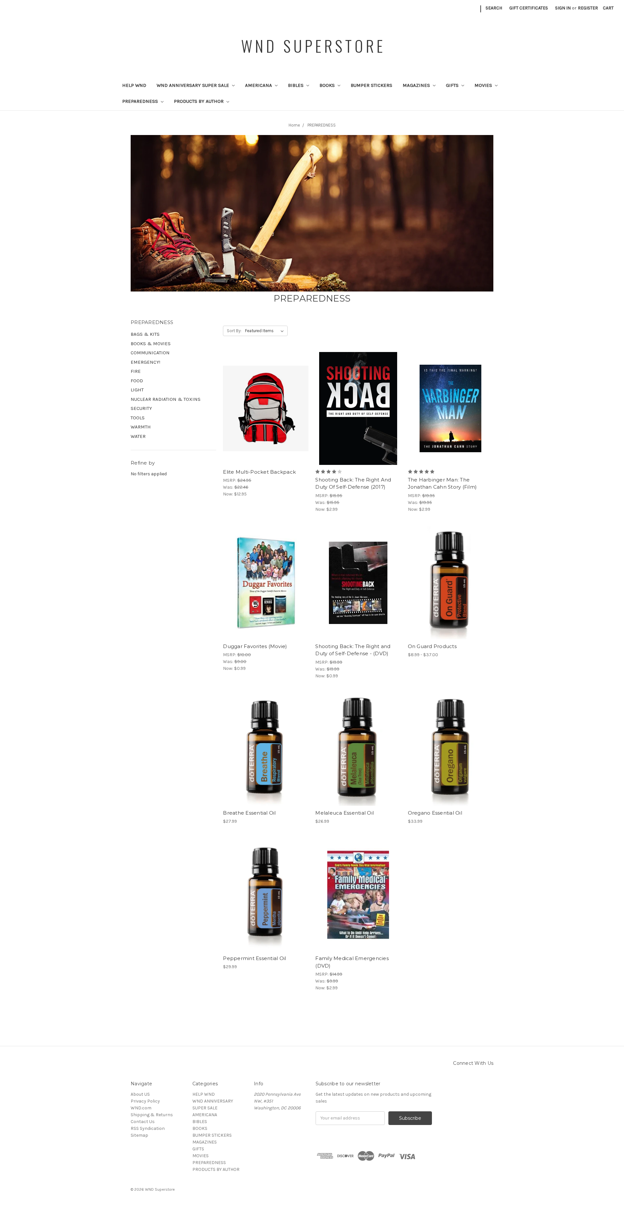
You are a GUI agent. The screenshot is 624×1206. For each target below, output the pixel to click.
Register (588, 8)
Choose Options (450, 594)
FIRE (136, 371)
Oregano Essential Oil (435, 813)
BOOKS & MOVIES (151, 343)
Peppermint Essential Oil (254, 958)
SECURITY (141, 408)
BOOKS (327, 85)
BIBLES (296, 85)
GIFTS (453, 85)
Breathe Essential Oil (249, 813)
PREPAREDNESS (140, 101)
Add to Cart (266, 420)
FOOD (137, 381)
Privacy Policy (145, 1101)
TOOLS (138, 418)
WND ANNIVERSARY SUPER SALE (193, 85)
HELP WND (134, 85)
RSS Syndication (148, 1128)
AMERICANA (259, 85)
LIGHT (137, 390)
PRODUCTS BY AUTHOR (199, 101)
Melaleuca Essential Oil (344, 813)
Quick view (266, 397)
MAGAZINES (417, 85)
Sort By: (234, 330)
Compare (263, 408)
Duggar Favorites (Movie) (255, 646)
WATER (138, 436)
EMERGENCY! (145, 362)
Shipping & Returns (152, 1115)
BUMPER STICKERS (371, 85)
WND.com (141, 1108)
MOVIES (483, 85)
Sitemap (139, 1135)
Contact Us (143, 1121)
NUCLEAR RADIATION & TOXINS (166, 399)
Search (494, 8)
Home (294, 125)
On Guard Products (432, 646)
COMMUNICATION (150, 353)
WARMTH (141, 427)
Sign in (563, 8)
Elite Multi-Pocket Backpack (259, 472)
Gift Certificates (528, 8)
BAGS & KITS (145, 334)
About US (140, 1094)
